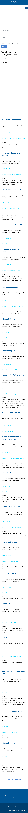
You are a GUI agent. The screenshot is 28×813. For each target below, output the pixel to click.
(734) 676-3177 (6, 426)
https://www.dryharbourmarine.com (12, 306)
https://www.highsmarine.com (11, 561)
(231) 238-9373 (6, 587)
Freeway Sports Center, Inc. (13, 375)
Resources (17, 810)
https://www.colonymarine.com (11, 174)
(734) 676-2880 (6, 238)
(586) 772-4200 (6, 364)
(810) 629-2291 (6, 388)
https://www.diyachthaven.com (11, 270)
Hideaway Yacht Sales (11, 507)
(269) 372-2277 (6, 202)
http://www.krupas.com (9, 762)
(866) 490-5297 (6, 687)
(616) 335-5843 (6, 332)
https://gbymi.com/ (7, 431)
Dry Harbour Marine (10, 287)
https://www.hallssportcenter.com (12, 492)
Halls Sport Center (9, 473)
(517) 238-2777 (6, 132)
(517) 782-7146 (6, 756)
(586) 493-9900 (6, 522)
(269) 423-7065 (6, 555)
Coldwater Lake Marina (11, 119)
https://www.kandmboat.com (10, 732)
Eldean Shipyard (8, 319)
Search (4, 46)
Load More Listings (13, 779)
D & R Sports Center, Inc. (12, 189)
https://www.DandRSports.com (11, 208)
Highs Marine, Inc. (9, 542)
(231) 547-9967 (6, 617)
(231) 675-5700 (6, 300)
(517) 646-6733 (6, 452)
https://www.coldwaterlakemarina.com (13, 138)
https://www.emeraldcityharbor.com (12, 370)
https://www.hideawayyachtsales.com (13, 527)
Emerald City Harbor (10, 351)
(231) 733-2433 (6, 486)
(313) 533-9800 (6, 726)
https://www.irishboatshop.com (11, 622)
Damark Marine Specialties (13, 225)
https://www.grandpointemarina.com (13, 458)
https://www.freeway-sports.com (11, 394)
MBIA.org (9, 795)
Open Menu (26, 8)
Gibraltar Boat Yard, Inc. (11, 412)
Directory (11, 810)
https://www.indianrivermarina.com (12, 593)
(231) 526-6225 (6, 650)
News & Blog (23, 810)
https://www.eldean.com (9, 338)
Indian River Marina (10, 574)
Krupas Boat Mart (9, 743)
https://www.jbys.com (8, 692)
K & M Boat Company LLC (12, 711)
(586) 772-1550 (6, 169)
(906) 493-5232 (6, 265)
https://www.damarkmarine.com (11, 244)
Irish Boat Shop (8, 604)
